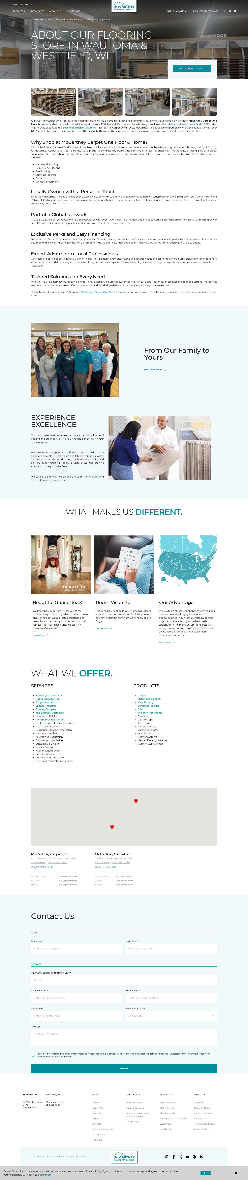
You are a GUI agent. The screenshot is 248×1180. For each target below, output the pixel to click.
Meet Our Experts (153, 369)
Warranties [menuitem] (165, 1124)
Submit (124, 1068)
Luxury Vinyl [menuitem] (98, 1108)
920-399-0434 (38, 862)
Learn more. (45, 1174)
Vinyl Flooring (146, 702)
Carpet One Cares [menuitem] (203, 1113)
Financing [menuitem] (97, 1140)
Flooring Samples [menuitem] (135, 1108)
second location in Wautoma (80, 127)
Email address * (133, 991)
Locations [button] (73, 11)
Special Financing (46, 705)
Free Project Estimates (49, 695)
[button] (224, 11)
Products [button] (18, 11)
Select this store (41, 866)
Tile (140, 709)
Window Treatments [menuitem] (102, 1129)
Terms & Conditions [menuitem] (204, 1124)
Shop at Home (44, 702)
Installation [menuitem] (166, 1129)
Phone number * (39, 991)
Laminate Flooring (148, 705)
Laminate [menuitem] (96, 1124)
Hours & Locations (176, 11)
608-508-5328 (102, 862)
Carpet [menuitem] (95, 1118)
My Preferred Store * (136, 1009)
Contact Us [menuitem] (200, 1118)
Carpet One (37, 19)
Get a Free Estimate (190, 68)
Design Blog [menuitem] (132, 1121)
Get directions (57, 862)
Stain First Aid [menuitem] (167, 1108)
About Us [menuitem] (199, 1102)
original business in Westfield (184, 124)
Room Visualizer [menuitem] (134, 1102)
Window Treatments (150, 712)
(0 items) (235, 11)
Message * (36, 1026)
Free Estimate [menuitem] (99, 1134)
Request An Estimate (205, 11)
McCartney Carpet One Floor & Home (103, 292)
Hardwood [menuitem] (97, 1113)
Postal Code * (37, 1009)
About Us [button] (55, 11)
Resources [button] (37, 11)
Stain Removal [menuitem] (167, 1102)
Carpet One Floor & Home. (52, 1156)
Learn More (38, 635)
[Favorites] (230, 11)
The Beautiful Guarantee (50, 712)
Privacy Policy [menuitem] (201, 1129)
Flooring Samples (46, 709)
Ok (205, 1173)
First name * (37, 941)
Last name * (132, 941)
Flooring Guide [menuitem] (167, 1113)
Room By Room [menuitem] (202, 1108)
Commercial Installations (50, 719)
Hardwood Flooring (149, 699)
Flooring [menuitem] (96, 1102)
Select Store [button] (20, 4)
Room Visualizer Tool (48, 699)
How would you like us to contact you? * (51, 973)
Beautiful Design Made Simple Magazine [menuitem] (137, 1115)
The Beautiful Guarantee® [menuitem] (173, 1118)
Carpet (142, 695)
